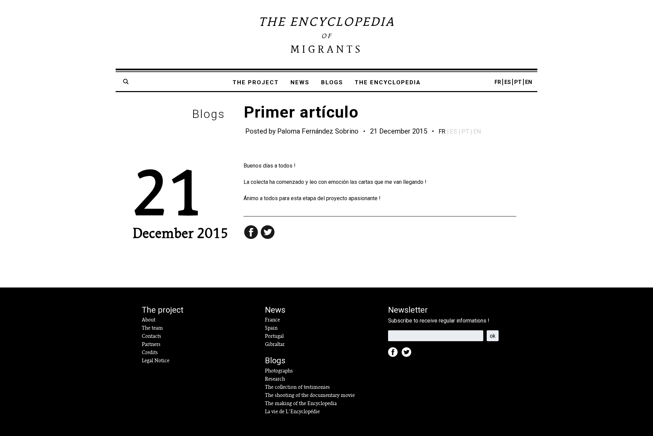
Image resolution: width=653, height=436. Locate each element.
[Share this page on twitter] (268, 232)
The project (256, 82)
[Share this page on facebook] (251, 232)
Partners (151, 344)
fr (442, 131)
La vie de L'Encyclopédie (292, 411)
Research (275, 379)
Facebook (395, 354)
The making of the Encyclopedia (301, 403)
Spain (271, 328)
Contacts (151, 336)
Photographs (279, 371)
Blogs (332, 82)
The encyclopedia (388, 82)
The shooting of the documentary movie (310, 395)
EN (528, 82)
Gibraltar (275, 344)
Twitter (408, 354)
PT (518, 82)
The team (152, 328)
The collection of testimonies (297, 387)
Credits (150, 352)
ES (507, 82)
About (148, 320)
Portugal (274, 336)
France (272, 320)
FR (498, 82)
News (299, 82)
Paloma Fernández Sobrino (317, 131)
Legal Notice (155, 360)
